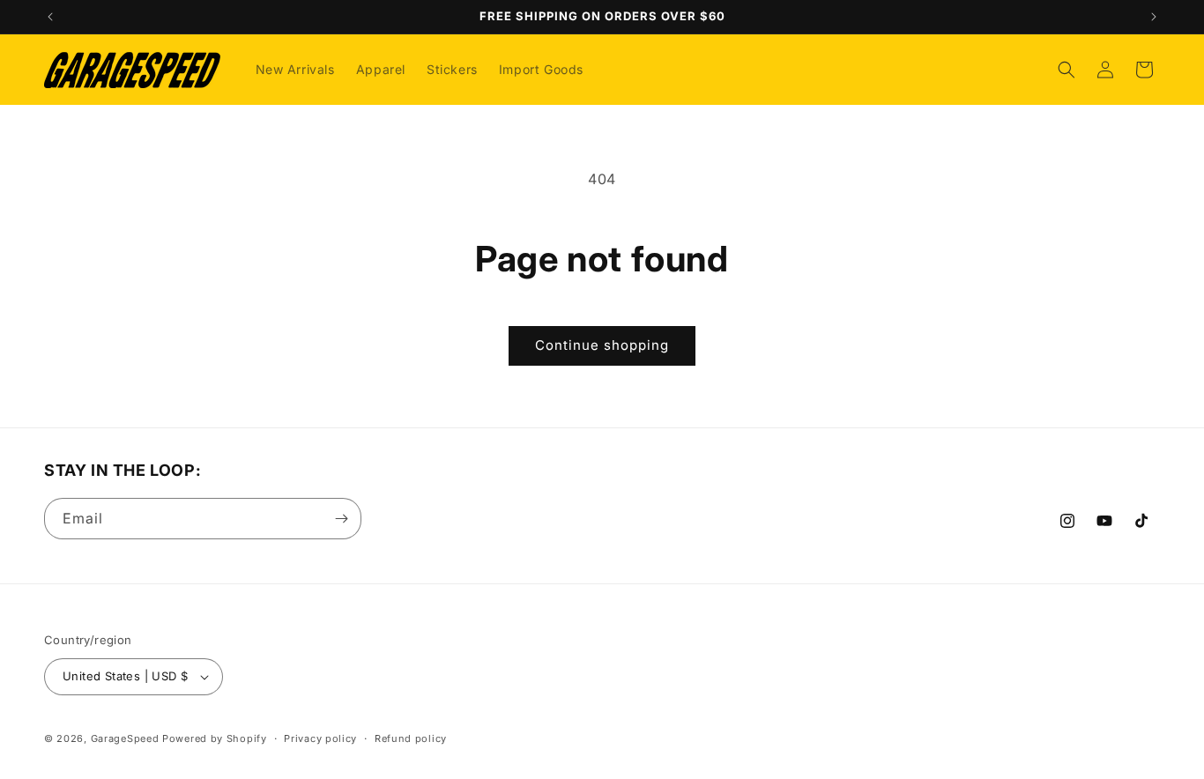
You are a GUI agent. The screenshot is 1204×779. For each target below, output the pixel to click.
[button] (1066, 69)
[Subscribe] (341, 518)
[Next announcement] (1153, 16)
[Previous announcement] (50, 16)
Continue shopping (602, 345)
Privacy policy (320, 738)
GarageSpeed (125, 738)
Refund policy (411, 738)
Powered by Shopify (214, 738)
